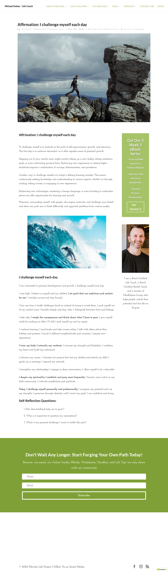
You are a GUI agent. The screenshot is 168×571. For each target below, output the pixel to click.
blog (115, 6)
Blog (124, 29)
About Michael (55, 6)
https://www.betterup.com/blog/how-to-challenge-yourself (48, 532)
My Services (100, 6)
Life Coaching (78, 6)
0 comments (137, 29)
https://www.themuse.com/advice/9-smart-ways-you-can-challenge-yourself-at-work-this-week (87, 541)
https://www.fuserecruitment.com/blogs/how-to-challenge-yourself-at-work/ (57, 536)
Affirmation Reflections (103, 29)
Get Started (134, 207)
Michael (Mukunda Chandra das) (43, 29)
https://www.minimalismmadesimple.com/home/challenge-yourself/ (113, 532)
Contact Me (147, 6)
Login (160, 6)
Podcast (129, 6)
